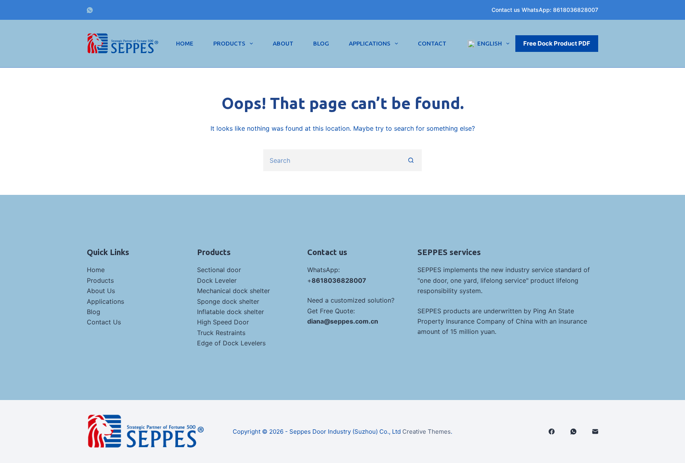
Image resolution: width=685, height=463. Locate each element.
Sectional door (219, 270)
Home (184, 43)
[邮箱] (595, 431)
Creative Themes (426, 431)
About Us (101, 291)
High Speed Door (223, 322)
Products (229, 43)
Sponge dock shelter (228, 301)
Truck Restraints (221, 333)
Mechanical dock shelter (233, 291)
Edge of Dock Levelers (231, 343)
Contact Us (104, 322)
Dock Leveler (217, 280)
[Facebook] (552, 431)
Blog (321, 43)
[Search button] (411, 160)
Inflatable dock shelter (230, 312)
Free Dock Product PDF (556, 43)
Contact (432, 43)
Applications (369, 43)
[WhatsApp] (90, 10)
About (283, 43)
